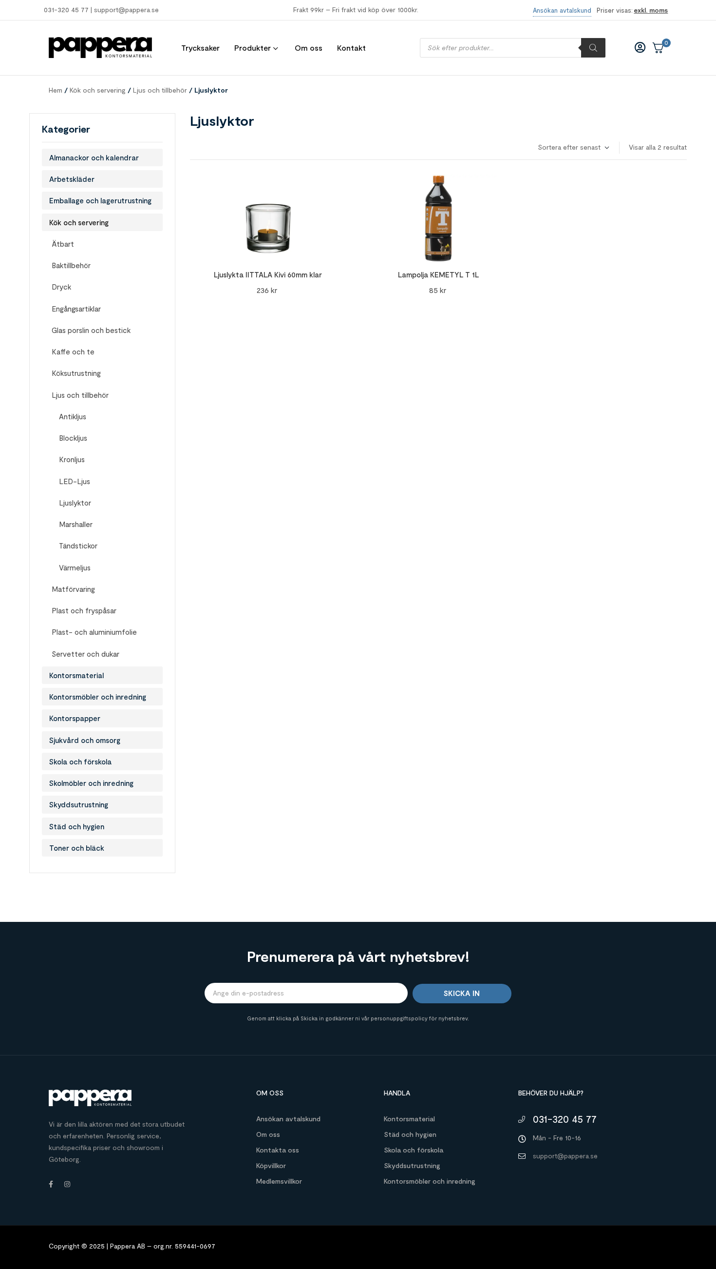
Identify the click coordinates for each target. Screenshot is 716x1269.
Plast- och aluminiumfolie (94, 631)
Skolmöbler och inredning (91, 783)
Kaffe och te (73, 351)
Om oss (268, 1134)
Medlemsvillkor (279, 1181)
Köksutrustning (76, 373)
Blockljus (73, 437)
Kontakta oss (277, 1150)
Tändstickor (78, 545)
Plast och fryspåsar (84, 610)
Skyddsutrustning (78, 804)
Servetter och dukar (85, 653)
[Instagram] (67, 1184)
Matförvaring (73, 589)
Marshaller (76, 524)
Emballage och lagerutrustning (100, 200)
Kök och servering (98, 90)
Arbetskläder (71, 179)
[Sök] (593, 48)
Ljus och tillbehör (160, 90)
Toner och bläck (76, 847)
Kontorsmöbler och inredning (97, 696)
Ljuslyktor (75, 502)
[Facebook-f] (50, 1184)
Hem (55, 90)
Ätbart (63, 243)
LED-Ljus (74, 481)
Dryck (61, 286)
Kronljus (72, 459)
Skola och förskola (80, 761)
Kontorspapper (74, 718)
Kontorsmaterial (76, 675)
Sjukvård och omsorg (84, 740)
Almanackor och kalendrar (94, 157)
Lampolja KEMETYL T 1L (438, 274)
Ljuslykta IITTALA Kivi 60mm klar (268, 274)
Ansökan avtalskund (288, 1118)
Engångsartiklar (76, 308)
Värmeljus (75, 567)
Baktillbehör (71, 265)
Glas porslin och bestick (91, 330)
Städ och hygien (76, 826)
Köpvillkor (271, 1165)
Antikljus (72, 416)
